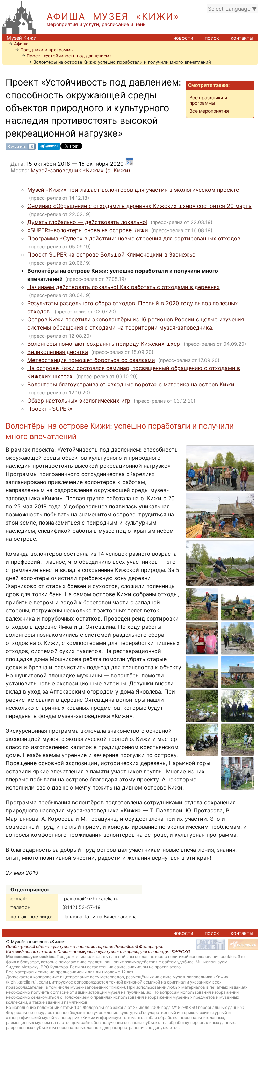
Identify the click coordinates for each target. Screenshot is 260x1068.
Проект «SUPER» (50, 408)
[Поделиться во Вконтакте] (21, 148)
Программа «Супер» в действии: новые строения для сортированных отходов (133, 238)
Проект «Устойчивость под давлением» (69, 55)
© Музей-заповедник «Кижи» (35, 941)
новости (183, 38)
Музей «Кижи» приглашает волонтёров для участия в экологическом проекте (133, 189)
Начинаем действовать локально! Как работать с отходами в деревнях (123, 287)
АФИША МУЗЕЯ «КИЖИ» (113, 16)
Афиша (21, 43)
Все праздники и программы (208, 100)
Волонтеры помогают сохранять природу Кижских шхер (103, 343)
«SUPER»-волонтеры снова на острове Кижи (87, 230)
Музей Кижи (22, 38)
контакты (242, 38)
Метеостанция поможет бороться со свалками (91, 360)
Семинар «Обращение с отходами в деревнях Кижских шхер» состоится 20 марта (139, 205)
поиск (212, 38)
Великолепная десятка (57, 351)
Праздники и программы (47, 49)
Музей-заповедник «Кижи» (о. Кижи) (80, 170)
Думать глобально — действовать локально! (87, 222)
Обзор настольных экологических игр (78, 400)
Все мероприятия (209, 111)
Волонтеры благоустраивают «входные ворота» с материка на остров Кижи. (131, 384)
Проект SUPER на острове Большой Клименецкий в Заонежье (111, 254)
